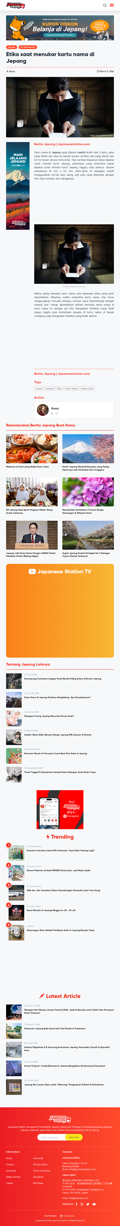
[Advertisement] (74, 343)
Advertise (11, 1170)
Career (9, 1183)
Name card (87, 388)
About (9, 1158)
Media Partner (13, 1177)
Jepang (49, 388)
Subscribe (74, 1137)
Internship (38, 1158)
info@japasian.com (78, 1198)
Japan (39, 388)
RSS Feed (38, 1183)
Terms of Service (41, 1170)
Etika (59, 388)
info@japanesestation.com (82, 1169)
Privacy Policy (40, 1164)
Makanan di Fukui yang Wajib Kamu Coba (27, 467)
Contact (10, 1164)
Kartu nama (72, 388)
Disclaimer (38, 1177)
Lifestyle (11, 47)
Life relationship (27, 47)
